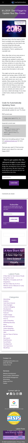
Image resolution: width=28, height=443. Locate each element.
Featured (5, 313)
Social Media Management (10, 377)
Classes (5, 383)
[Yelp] (14, 394)
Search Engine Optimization (11, 375)
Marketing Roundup (9, 322)
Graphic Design (7, 314)
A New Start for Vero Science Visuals (14, 259)
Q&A (4, 332)
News (5, 324)
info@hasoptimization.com (10, 361)
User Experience (8, 346)
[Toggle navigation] (3, 2)
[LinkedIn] (21, 394)
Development (7, 309)
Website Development (9, 373)
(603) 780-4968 (7, 363)
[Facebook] (11, 394)
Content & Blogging (9, 307)
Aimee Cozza (21, 22)
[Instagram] (17, 394)
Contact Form (7, 365)
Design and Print (8, 381)
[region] (14, 257)
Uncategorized (7, 344)
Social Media (7, 342)
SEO (4, 336)
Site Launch (6, 338)
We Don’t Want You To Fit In (11, 283)
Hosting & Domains (9, 316)
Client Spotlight (7, 305)
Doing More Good (8, 278)
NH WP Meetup (8, 326)
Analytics (6, 301)
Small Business (7, 340)
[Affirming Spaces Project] (14, 418)
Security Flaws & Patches (10, 334)
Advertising (6, 299)
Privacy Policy (21, 442)
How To (5, 318)
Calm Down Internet (9, 303)
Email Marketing (8, 311)
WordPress (6, 348)
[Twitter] (8, 394)
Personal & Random (9, 330)
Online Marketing (8, 328)
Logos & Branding (8, 320)
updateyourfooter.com (10, 141)
